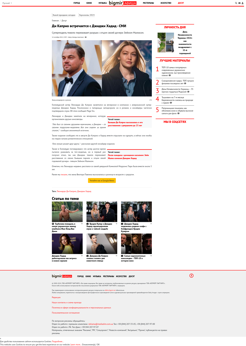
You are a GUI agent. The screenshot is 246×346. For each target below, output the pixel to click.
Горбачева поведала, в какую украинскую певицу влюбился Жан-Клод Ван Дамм (64, 228)
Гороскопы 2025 (87, 15)
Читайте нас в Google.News (102, 180)
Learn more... (75, 344)
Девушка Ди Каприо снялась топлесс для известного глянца (97, 258)
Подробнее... (58, 341)
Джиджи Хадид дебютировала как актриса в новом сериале (64, 258)
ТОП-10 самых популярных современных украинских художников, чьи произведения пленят (176, 71)
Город (77, 3)
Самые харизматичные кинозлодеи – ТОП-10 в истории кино (133, 258)
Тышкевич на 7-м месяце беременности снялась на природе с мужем (177, 100)
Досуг (181, 3)
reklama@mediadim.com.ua (100, 324)
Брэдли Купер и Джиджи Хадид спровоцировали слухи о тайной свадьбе (99, 226)
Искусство (166, 3)
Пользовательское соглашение (66, 312)
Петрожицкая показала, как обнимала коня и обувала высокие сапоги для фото (177, 111)
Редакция (56, 297)
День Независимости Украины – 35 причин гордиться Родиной (177, 90)
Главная (55, 20)
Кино (89, 3)
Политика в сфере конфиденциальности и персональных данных (81, 307)
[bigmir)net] (116, 3)
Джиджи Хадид (84, 191)
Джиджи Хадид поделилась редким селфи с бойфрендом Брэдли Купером (133, 228)
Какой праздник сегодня (64, 15)
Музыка (103, 3)
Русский (6, 3)
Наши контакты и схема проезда (66, 302)
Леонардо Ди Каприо (66, 191)
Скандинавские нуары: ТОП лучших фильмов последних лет (178, 82)
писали (64, 174)
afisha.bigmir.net (110, 290)
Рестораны (148, 3)
